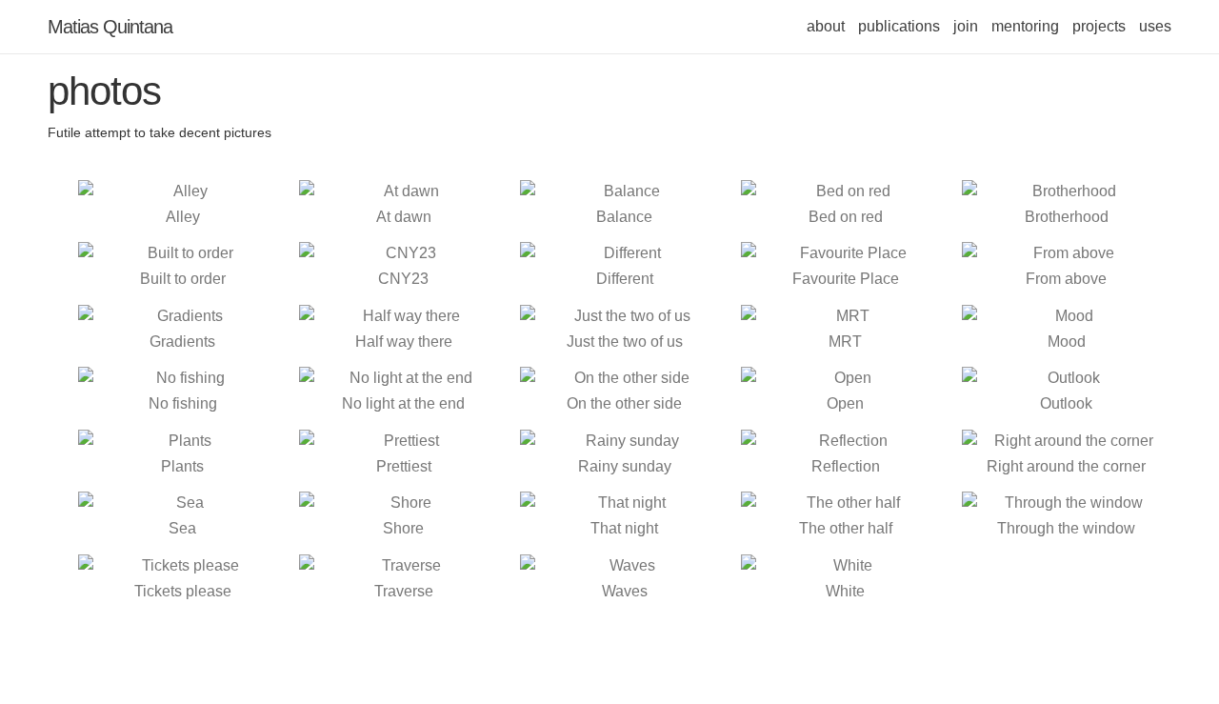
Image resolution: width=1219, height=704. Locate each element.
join (965, 26)
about (826, 26)
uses (1155, 26)
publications (899, 26)
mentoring (1025, 26)
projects (1099, 26)
